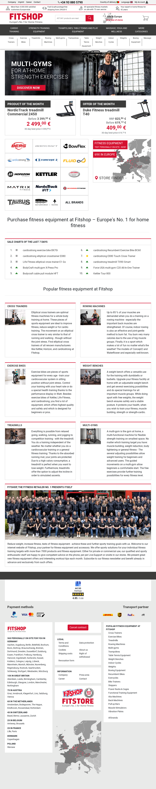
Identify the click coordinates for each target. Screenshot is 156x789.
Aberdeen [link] (11, 679)
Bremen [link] (39, 648)
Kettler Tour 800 (101, 273)
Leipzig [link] (28, 661)
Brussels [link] (20, 723)
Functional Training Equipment (122, 693)
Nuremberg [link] (40, 664)
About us (83, 650)
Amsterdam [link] (12, 704)
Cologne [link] (20, 661)
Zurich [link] (33, 716)
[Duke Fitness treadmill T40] (141, 109)
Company (12, 2)
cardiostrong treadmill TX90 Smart (112, 261)
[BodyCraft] (46, 146)
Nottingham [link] (13, 685)
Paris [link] (14, 731)
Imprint (21, 2)
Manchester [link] (40, 682)
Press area (84, 675)
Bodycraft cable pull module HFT (40, 273)
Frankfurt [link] (18, 654)
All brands (113, 718)
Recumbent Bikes (116, 674)
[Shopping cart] (146, 18)
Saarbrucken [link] (34, 668)
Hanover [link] (11, 658)
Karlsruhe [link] (31, 658)
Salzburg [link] (43, 693)
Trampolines (114, 651)
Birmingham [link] (29, 679)
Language (125, 2)
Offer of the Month (99, 104)
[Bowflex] (74, 146)
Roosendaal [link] (23, 708)
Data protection (86, 643)
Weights (112, 666)
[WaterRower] (46, 202)
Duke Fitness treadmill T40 (101, 112)
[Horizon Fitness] (19, 174)
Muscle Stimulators (117, 708)
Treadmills (14, 425)
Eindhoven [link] (12, 708)
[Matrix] (19, 188)
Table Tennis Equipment (119, 655)
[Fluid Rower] (74, 160)
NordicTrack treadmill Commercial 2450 (25, 112)
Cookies (62, 650)
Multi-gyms (90, 425)
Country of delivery (108, 2)
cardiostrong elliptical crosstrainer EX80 (44, 256)
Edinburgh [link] (12, 682)
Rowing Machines (94, 306)
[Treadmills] (15, 436)
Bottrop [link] (17, 648)
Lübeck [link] (35, 661)
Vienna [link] (10, 697)
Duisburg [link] (42, 651)
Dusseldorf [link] (32, 651)
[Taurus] (19, 202)
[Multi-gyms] (90, 436)
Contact (37, 2)
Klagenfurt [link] (28, 693)
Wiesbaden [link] (32, 671)
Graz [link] (9, 693)
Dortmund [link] (12, 651)
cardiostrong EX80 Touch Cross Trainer (114, 256)
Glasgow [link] (22, 682)
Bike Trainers (114, 681)
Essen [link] (10, 654)
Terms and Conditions (63, 645)
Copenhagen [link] (13, 739)
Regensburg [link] (13, 668)
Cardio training (14, 30)
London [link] (30, 682)
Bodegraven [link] (25, 704)
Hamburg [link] (37, 654)
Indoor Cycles (114, 663)
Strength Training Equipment (39, 30)
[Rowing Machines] (90, 317)
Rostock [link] (23, 668)
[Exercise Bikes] (15, 376)
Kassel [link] (40, 658)
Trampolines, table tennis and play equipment (78, 30)
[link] (122, 160)
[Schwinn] (74, 188)
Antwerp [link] (11, 723)
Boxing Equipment (117, 670)
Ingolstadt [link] (21, 658)
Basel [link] (9, 716)
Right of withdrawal (84, 655)
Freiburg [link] (28, 654)
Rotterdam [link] (35, 708)
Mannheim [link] (12, 664)
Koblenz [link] (11, 661)
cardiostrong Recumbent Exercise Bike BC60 (117, 250)
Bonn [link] (9, 648)
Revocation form (66, 660)
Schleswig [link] (12, 671)
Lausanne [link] (24, 716)
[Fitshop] (26, 18)
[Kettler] (46, 174)
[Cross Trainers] (15, 317)
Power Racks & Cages (118, 689)
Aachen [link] (10, 645)
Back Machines (115, 700)
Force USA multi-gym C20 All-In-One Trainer (116, 267)
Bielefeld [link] (36, 645)
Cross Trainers (17, 306)
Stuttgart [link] (22, 671)
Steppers (112, 685)
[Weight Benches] (90, 376)
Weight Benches (93, 365)
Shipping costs (65, 653)
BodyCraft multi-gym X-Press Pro (40, 267)
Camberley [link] (41, 679)
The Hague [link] (37, 704)
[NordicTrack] (46, 188)
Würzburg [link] (43, 671)
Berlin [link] (28, 645)
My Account (140, 2)
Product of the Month (25, 104)
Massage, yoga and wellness (116, 30)
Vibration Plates (115, 711)
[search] (90, 18)
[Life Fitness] (74, 174)
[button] (12, 72)
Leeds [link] (20, 679)
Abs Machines (115, 696)
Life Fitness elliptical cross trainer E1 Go (44, 261)
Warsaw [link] (11, 747)
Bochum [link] (45, 645)
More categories (141, 30)
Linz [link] (36, 693)
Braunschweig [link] (28, 648)
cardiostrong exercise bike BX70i (40, 250)
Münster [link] (30, 664)
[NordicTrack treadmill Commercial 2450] (65, 109)
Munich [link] (21, 664)
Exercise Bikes (16, 365)
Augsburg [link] (20, 645)
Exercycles (113, 678)
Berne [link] (16, 716)
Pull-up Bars (114, 704)
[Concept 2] (46, 160)
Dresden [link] (22, 651)
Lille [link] (9, 731)
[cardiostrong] (19, 160)
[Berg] (19, 146)
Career (29, 2)
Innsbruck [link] (17, 693)
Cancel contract (78, 627)
